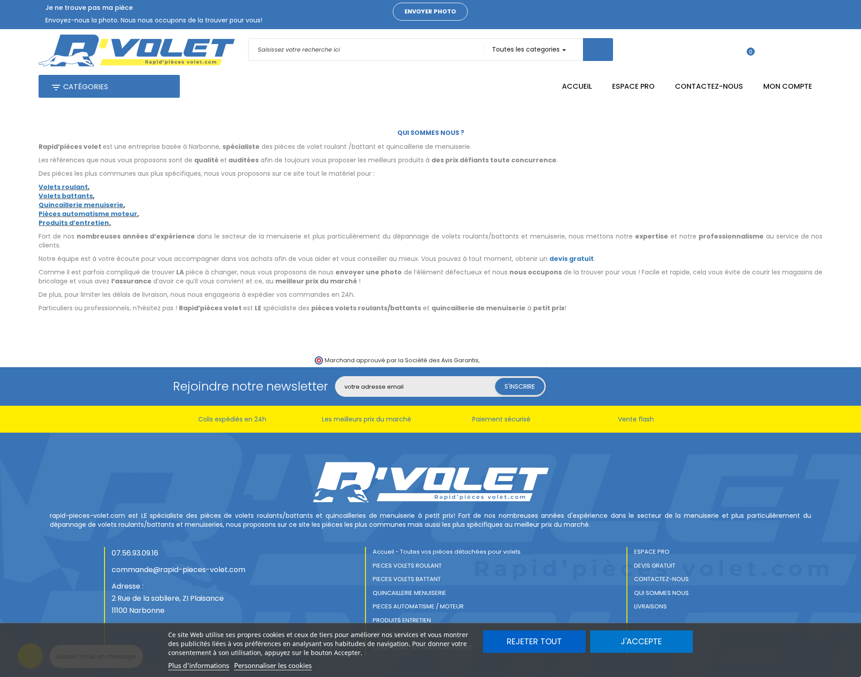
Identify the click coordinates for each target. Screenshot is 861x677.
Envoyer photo (430, 11)
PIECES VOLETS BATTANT (407, 579)
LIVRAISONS (650, 606)
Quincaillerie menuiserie (81, 204)
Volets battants (66, 195)
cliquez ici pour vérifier (513, 360)
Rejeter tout (534, 641)
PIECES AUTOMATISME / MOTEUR (418, 606)
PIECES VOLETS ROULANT (407, 565)
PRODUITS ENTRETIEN (402, 620)
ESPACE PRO (652, 551)
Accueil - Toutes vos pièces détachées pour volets (447, 551)
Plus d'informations (198, 665)
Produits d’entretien (74, 222)
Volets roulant (63, 186)
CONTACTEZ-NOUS (661, 579)
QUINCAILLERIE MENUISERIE (409, 593)
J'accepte (641, 641)
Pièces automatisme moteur (88, 213)
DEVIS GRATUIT (654, 565)
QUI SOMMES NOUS (661, 593)
